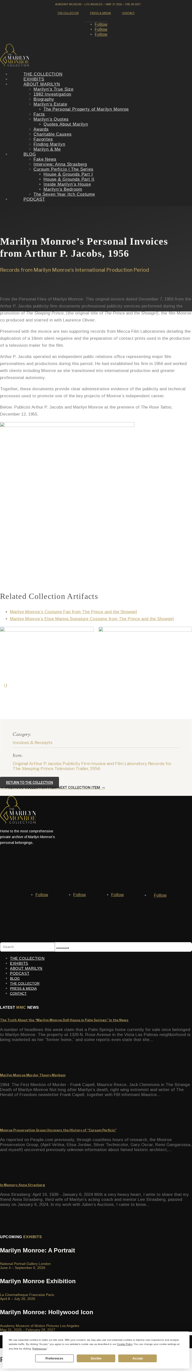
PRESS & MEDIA (100, 13)
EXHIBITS (34, 79)
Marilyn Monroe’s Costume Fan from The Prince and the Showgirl (73, 611)
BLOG (30, 154)
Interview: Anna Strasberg (60, 164)
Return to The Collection (29, 783)
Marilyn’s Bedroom (63, 189)
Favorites (43, 139)
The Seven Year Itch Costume (64, 194)
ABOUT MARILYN (42, 84)
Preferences (54, 1358)
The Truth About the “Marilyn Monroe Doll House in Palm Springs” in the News (64, 1020)
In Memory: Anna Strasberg (22, 1185)
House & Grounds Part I (68, 174)
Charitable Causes (53, 134)
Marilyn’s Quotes (51, 119)
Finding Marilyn (49, 144)
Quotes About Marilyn (66, 124)
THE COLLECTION (43, 74)
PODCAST (34, 199)
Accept (137, 1358)
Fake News (45, 159)
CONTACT (128, 13)
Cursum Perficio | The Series (64, 169)
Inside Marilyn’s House (67, 184)
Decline (96, 1358)
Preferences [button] (39, 1348)
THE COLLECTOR (68, 13)
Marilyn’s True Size (54, 89)
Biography (44, 99)
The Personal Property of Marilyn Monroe (86, 109)
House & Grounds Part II (69, 179)
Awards (41, 129)
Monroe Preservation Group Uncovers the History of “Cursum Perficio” (58, 1130)
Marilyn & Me (47, 149)
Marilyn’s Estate (50, 104)
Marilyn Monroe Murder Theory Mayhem (33, 1075)
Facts (39, 114)
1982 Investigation (52, 94)
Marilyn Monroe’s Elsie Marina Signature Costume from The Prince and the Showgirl (92, 618)
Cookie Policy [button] (124, 1344)
